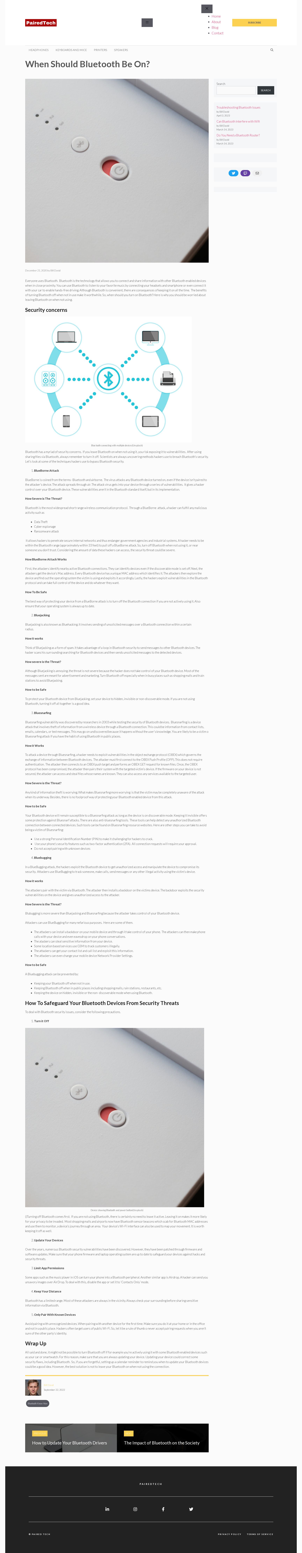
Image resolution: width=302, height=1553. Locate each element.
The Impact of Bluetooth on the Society (162, 1442)
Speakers (121, 49)
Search (221, 84)
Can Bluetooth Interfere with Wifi (238, 121)
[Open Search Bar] (272, 50)
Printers (100, 49)
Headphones (39, 49)
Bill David (49, 1385)
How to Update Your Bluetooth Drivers (69, 1442)
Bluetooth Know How (38, 1403)
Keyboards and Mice (71, 49)
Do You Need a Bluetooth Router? (238, 135)
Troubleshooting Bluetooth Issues (238, 107)
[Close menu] (207, 8)
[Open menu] (147, 22)
